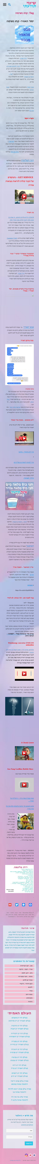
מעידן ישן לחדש (27, 980)
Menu (4, 4)
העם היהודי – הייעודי (26, 983)
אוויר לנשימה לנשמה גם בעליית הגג (24, 462)
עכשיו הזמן (29, 994)
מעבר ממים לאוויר (23, 914)
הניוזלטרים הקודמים (27, 1125)
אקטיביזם (29, 998)
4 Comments (11, 916)
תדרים (32, 574)
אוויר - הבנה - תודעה (15, 912)
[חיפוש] (9, 4)
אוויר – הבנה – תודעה (25, 969)
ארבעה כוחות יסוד (15, 407)
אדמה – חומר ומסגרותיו (25, 976)
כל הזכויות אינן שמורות (15, 1160)
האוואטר (11, 141)
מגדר (30, 991)
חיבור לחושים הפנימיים (13, 66)
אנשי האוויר (30, 87)
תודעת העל (20, 916)
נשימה (15, 914)
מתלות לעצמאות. (28, 478)
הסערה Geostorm (12, 238)
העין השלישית (27, 160)
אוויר (7, 912)
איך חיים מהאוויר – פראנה (26, 452)
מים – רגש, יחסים (27, 973)
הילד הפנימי (23, 58)
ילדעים (30, 987)
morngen (30, 585)
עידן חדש (11, 914)
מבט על (31, 110)
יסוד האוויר (31, 914)
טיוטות (30, 1001)
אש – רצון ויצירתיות (26, 966)
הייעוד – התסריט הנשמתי (19, 522)
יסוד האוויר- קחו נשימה (20, 21)
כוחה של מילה (15, 152)
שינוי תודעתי (29, 4)
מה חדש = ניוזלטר (24, 1115)
